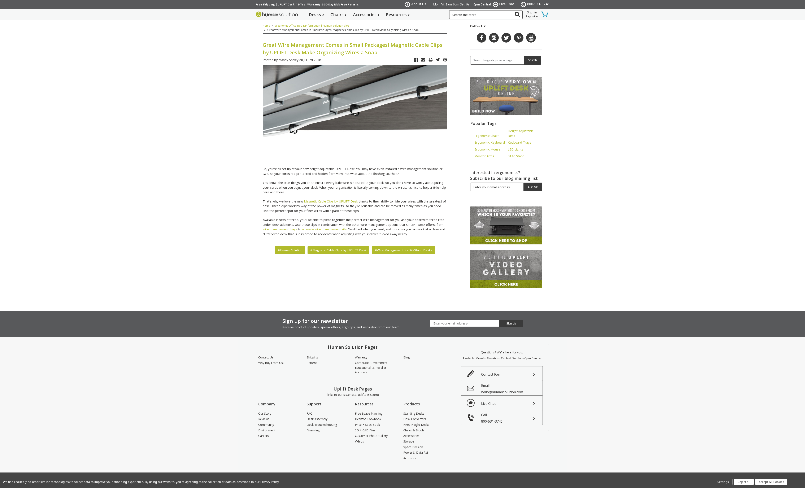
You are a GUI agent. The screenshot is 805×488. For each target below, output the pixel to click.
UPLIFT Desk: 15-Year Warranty (299, 4)
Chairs (337, 14)
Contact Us (265, 357)
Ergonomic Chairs (486, 136)
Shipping (312, 357)
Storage (408, 441)
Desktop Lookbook (368, 419)
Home (266, 25)
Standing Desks (413, 413)
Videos (359, 441)
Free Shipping (265, 4)
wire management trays (280, 229)
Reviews (263, 419)
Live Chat (506, 4)
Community (266, 425)
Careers (263, 436)
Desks (315, 14)
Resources (396, 14)
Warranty (361, 357)
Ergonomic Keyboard (489, 142)
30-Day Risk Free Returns (341, 4)
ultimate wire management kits (324, 229)
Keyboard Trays (519, 142)
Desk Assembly (317, 419)
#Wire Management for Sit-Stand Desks (403, 250)
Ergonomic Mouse (487, 149)
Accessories (365, 14)
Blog (406, 357)
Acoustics (409, 458)
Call (491, 418)
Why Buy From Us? (271, 363)
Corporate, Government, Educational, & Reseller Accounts (371, 367)
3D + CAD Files (365, 430)
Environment (266, 430)
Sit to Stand (516, 156)
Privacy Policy (269, 482)
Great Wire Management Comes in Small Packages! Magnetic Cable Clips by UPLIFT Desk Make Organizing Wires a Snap (343, 30)
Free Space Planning (368, 413)
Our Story (264, 413)
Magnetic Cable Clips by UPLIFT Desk (331, 201)
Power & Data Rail (415, 452)
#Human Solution (290, 250)
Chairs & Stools (413, 430)
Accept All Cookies (771, 482)
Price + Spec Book (367, 425)
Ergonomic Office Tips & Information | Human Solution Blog (312, 25)
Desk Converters (414, 419)
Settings (723, 482)
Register (532, 16)
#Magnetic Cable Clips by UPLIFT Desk (338, 250)
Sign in (532, 12)
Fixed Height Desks (416, 425)
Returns (312, 363)
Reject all (743, 482)
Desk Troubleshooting (322, 425)
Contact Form (491, 374)
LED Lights (515, 149)
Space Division (413, 447)
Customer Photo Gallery (371, 436)
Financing (313, 430)
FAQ (310, 413)
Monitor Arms (484, 156)
